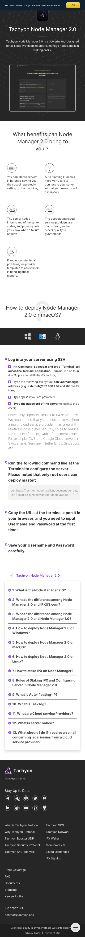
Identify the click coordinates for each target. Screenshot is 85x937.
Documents (12, 883)
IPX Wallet (52, 838)
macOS (42, 336)
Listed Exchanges (57, 852)
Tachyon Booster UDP (19, 838)
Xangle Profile (14, 896)
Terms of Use (52, 933)
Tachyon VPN (55, 825)
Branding (11, 889)
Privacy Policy (33, 933)
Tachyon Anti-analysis (19, 852)
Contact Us (14, 908)
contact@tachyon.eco (19, 915)
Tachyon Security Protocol (22, 845)
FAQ (7, 876)
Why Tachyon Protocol (20, 832)
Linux (57, 336)
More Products (55, 845)
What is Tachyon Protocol (21, 825)
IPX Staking (53, 858)
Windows (27, 336)
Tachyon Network (57, 832)
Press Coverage (15, 870)
